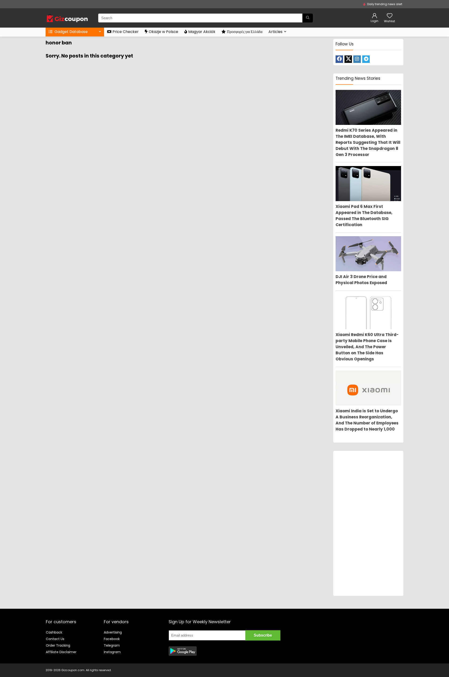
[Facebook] (339, 59)
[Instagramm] (357, 59)
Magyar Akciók (201, 31)
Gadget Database (71, 31)
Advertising (113, 632)
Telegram (112, 645)
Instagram (112, 652)
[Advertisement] (368, 523)
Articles (275, 31)
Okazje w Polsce (163, 31)
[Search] (307, 18)
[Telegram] (366, 59)
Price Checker (125, 31)
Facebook (112, 639)
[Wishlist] (389, 16)
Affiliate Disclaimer (61, 652)
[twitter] (348, 59)
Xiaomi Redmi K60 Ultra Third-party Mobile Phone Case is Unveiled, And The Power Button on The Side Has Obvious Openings (367, 347)
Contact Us (55, 639)
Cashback (54, 632)
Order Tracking (58, 645)
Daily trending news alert (384, 4)
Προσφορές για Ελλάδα (244, 31)
